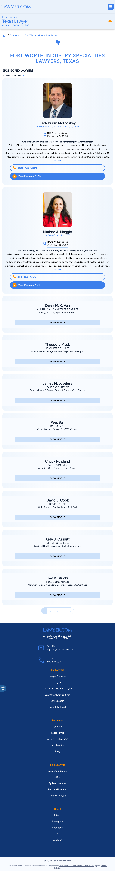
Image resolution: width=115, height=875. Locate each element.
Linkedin (57, 815)
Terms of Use (65, 865)
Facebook (57, 827)
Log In (57, 682)
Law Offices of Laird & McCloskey (57, 126)
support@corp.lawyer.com (60, 649)
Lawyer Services (57, 676)
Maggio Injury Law (58, 235)
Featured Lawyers (57, 789)
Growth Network (57, 707)
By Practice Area (57, 783)
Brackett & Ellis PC (57, 348)
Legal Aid (57, 726)
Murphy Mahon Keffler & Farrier (57, 309)
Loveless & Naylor (57, 387)
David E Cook (57, 504)
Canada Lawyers (57, 795)
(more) (57, 160)
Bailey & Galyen (57, 465)
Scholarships (57, 745)
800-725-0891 (27, 168)
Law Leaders (57, 700)
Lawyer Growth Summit (57, 694)
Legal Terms (57, 732)
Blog (57, 751)
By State (57, 777)
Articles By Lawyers (57, 739)
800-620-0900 (21, 25)
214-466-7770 (26, 277)
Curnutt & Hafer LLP (57, 542)
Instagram (57, 821)
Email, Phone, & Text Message (84, 865)
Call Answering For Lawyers (57, 688)
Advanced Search (57, 771)
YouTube (57, 840)
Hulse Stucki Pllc (57, 582)
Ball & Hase (57, 426)
